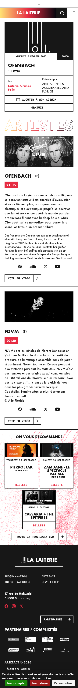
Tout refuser (40, 683)
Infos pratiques (17, 582)
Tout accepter (16, 683)
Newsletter (50, 582)
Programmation (16, 576)
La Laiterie (28, 12)
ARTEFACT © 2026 (18, 662)
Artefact (48, 576)
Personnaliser (63, 683)
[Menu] (72, 13)
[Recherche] (62, 13)
